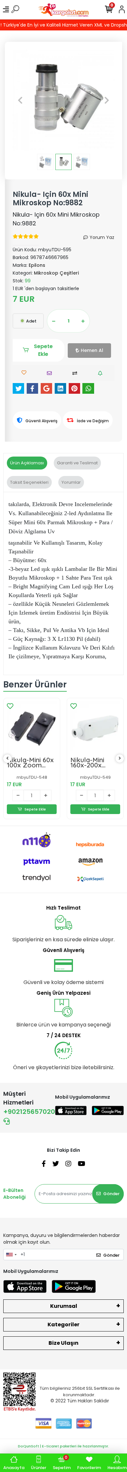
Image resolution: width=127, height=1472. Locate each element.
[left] (7, 758)
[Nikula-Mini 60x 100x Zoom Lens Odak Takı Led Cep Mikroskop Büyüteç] (32, 726)
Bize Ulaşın (63, 1343)
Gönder (111, 1194)
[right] (119, 758)
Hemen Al (92, 350)
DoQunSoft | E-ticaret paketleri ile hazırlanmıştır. (63, 1446)
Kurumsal (63, 1306)
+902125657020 (29, 1111)
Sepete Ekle (43, 350)
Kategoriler (63, 1324)
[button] (20, 100)
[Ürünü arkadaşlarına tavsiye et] (51, 373)
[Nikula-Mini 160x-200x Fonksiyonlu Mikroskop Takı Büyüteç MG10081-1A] (95, 726)
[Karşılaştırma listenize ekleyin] (76, 373)
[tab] (27, 463)
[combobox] (11, 1254)
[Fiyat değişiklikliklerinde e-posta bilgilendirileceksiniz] (101, 373)
